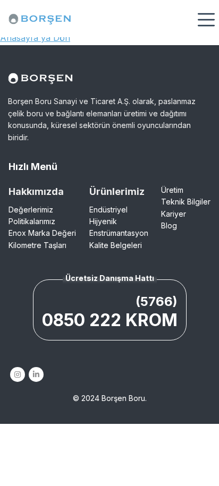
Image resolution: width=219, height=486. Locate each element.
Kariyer (173, 213)
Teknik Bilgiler (185, 201)
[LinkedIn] (36, 374)
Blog (169, 225)
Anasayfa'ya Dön (35, 37)
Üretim (172, 189)
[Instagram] (17, 374)
